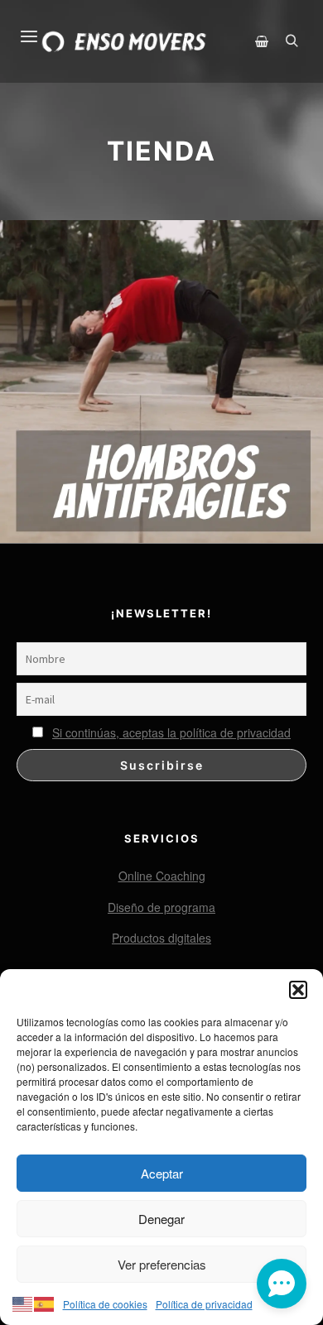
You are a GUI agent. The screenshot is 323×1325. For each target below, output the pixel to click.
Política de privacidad (204, 1304)
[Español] (44, 1302)
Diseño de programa (161, 907)
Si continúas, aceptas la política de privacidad (171, 732)
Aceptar (162, 1173)
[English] (23, 1302)
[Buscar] (291, 41)
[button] (298, 990)
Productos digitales (161, 937)
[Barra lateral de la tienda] (262, 41)
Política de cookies (105, 1304)
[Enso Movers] (124, 41)
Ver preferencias (162, 1264)
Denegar (161, 1218)
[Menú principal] (19, 26)
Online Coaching (161, 875)
